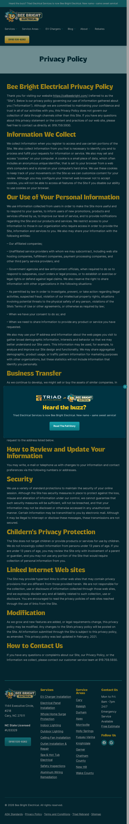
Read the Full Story (64, 425)
